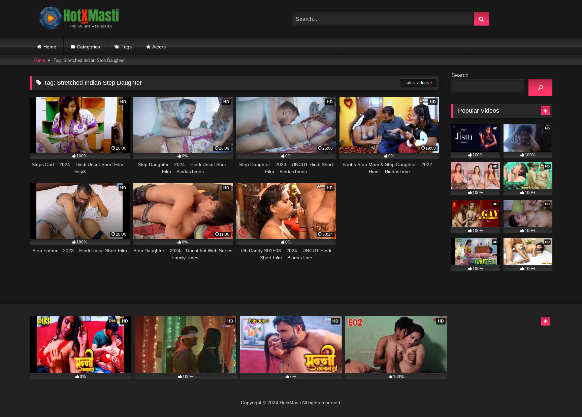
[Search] (540, 87)
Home (49, 46)
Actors (159, 46)
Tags (127, 46)
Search (459, 75)
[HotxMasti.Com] (80, 19)
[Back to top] (561, 397)
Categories (88, 46)
